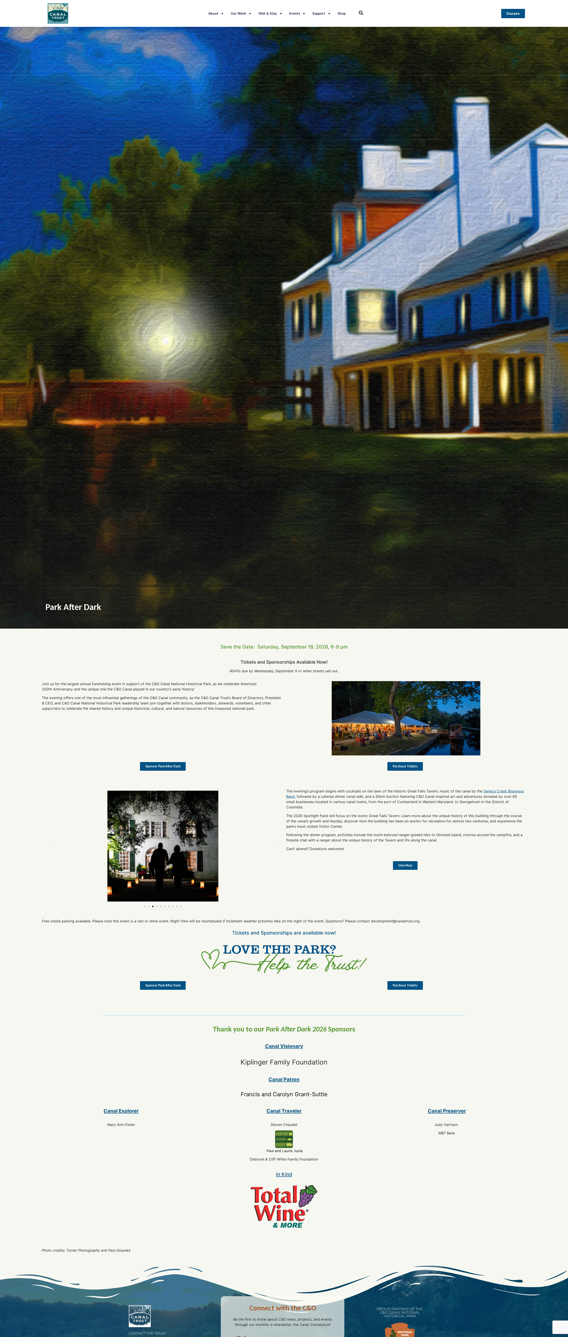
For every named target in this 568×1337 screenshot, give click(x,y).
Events (294, 13)
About (213, 13)
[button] (51, 847)
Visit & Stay (267, 13)
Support (318, 13)
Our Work (238, 13)
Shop (342, 13)
